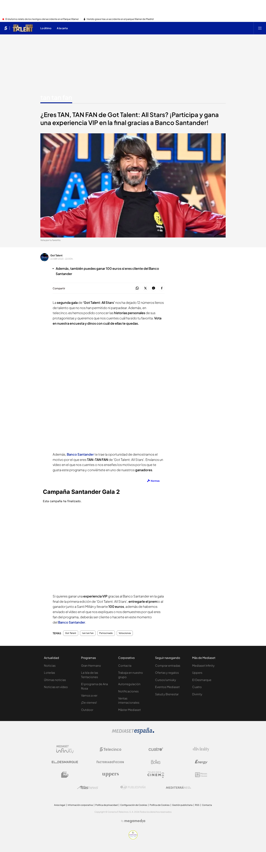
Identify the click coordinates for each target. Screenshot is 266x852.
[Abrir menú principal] (260, 28)
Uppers (197, 672)
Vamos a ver (89, 695)
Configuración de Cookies (133, 805)
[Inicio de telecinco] (5, 28)
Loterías (49, 672)
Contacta (124, 665)
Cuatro (197, 687)
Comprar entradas (167, 665)
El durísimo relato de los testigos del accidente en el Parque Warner (42, 19)
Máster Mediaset (129, 710)
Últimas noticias (55, 680)
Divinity (197, 694)
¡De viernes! (89, 702)
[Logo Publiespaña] (133, 787)
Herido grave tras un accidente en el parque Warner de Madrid (120, 19)
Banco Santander (71, 622)
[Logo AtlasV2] (87, 787)
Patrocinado (106, 633)
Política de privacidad (106, 805)
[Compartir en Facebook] (162, 288)
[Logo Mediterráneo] (178, 787)
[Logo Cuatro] (156, 749)
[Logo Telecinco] (110, 749)
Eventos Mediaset (167, 687)
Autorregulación (129, 684)
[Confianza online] (133, 838)
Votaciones (125, 633)
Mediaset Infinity (203, 665)
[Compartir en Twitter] (145, 288)
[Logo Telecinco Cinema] (155, 774)
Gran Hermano (91, 665)
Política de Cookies (160, 805)
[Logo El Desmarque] (65, 762)
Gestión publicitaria (182, 805)
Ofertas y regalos (167, 672)
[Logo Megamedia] (134, 821)
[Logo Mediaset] (133, 733)
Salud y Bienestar (167, 694)
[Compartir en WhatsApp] (137, 288)
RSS (197, 805)
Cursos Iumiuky (165, 680)
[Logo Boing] (156, 761)
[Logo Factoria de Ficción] (110, 761)
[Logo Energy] (201, 761)
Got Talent (56, 255)
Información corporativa (80, 805)
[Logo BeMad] (65, 774)
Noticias (50, 665)
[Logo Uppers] (110, 774)
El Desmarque (201, 680)
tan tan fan (56, 97)
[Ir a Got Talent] (22, 28)
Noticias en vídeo (56, 687)
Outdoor (87, 710)
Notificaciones (128, 691)
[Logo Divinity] (201, 749)
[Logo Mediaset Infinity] (65, 749)
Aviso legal (59, 805)
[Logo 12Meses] (201, 774)
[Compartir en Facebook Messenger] (153, 288)
